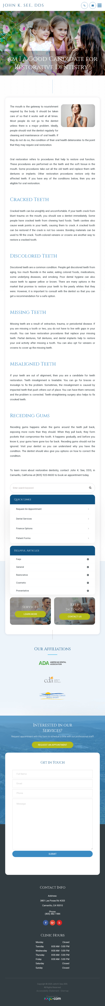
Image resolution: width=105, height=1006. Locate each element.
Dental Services (24, 518)
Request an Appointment (29, 509)
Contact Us (74, 616)
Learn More (30, 614)
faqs (18, 559)
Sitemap (65, 991)
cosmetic (21, 583)
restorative (22, 575)
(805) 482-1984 (52, 914)
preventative (22, 591)
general (20, 567)
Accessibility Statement (48, 991)
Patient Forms (23, 538)
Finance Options (24, 528)
